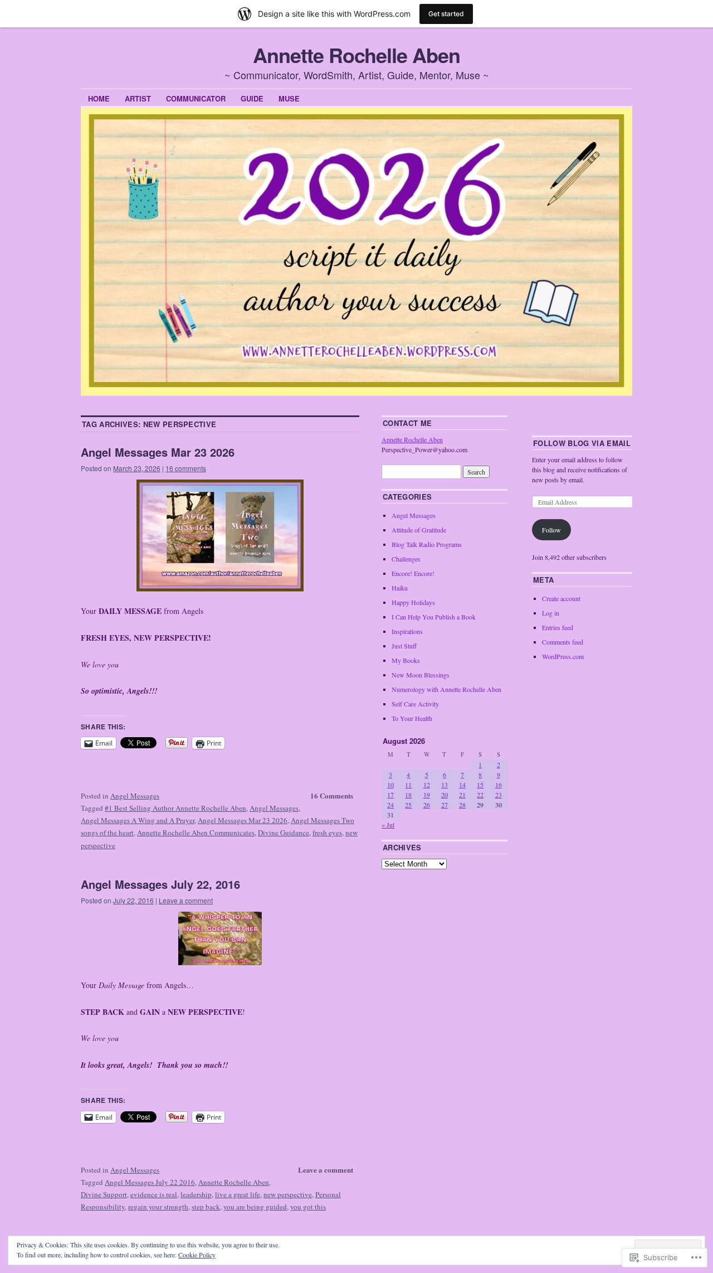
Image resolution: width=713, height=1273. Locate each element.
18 (408, 794)
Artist (138, 98)
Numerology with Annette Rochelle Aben (446, 689)
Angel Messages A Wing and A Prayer (137, 820)
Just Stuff (404, 645)
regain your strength (158, 1207)
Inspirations (407, 631)
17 (390, 794)
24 (390, 804)
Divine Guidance (283, 832)
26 (426, 804)
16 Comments (331, 795)
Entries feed (557, 627)
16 (498, 784)
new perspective (287, 1194)
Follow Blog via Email (582, 443)
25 (408, 804)
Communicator (196, 98)
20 (444, 794)
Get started (446, 13)
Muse (289, 98)
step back (206, 1207)
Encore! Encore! (413, 573)
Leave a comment (186, 900)
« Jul (388, 824)
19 (426, 794)
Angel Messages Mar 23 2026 (158, 452)
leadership (196, 1194)
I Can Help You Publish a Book (434, 616)
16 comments (185, 468)
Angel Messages (134, 796)
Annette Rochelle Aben (356, 54)
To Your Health (412, 718)
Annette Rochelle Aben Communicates (196, 832)
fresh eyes (327, 832)
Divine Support (104, 1194)
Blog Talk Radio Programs (427, 544)
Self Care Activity (415, 703)
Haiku (400, 587)
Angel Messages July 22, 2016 (160, 884)
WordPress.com (563, 656)
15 (480, 784)
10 (390, 784)
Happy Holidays (413, 602)
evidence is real (153, 1194)
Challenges (406, 558)
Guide (252, 98)
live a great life (237, 1194)
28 (462, 804)
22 (480, 794)
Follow (551, 529)
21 (462, 794)
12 (426, 784)
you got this (308, 1207)
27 (444, 804)
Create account (561, 598)
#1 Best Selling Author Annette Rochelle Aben (175, 808)
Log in (550, 612)
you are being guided (255, 1207)
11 (408, 784)
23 (498, 794)
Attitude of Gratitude (419, 529)
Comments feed (562, 641)
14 (462, 784)
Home (99, 98)
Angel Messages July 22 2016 (150, 1182)
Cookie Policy (197, 1254)
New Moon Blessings (421, 674)
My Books (406, 660)
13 (444, 784)
